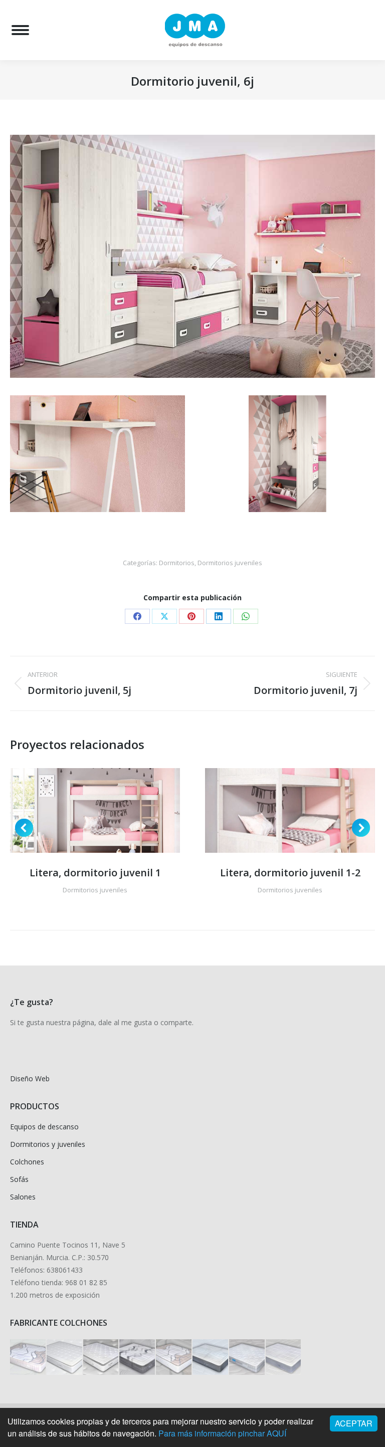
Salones (23, 1196)
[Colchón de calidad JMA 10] (101, 1357)
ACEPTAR (353, 1423)
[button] (24, 828)
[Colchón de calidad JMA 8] (174, 1357)
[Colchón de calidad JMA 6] (247, 1357)
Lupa (82, 810)
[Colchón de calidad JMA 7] (210, 1357)
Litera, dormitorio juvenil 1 (95, 872)
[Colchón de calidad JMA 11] (65, 1357)
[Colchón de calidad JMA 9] (137, 1357)
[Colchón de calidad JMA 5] (284, 1357)
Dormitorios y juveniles (47, 1144)
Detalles (109, 810)
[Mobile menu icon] (20, 30)
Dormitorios (177, 562)
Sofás (19, 1179)
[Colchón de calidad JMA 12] (28, 1357)
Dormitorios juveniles (230, 562)
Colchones (27, 1161)
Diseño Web (30, 1078)
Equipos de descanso (44, 1126)
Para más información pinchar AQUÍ (222, 1433)
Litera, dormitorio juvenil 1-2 (290, 872)
